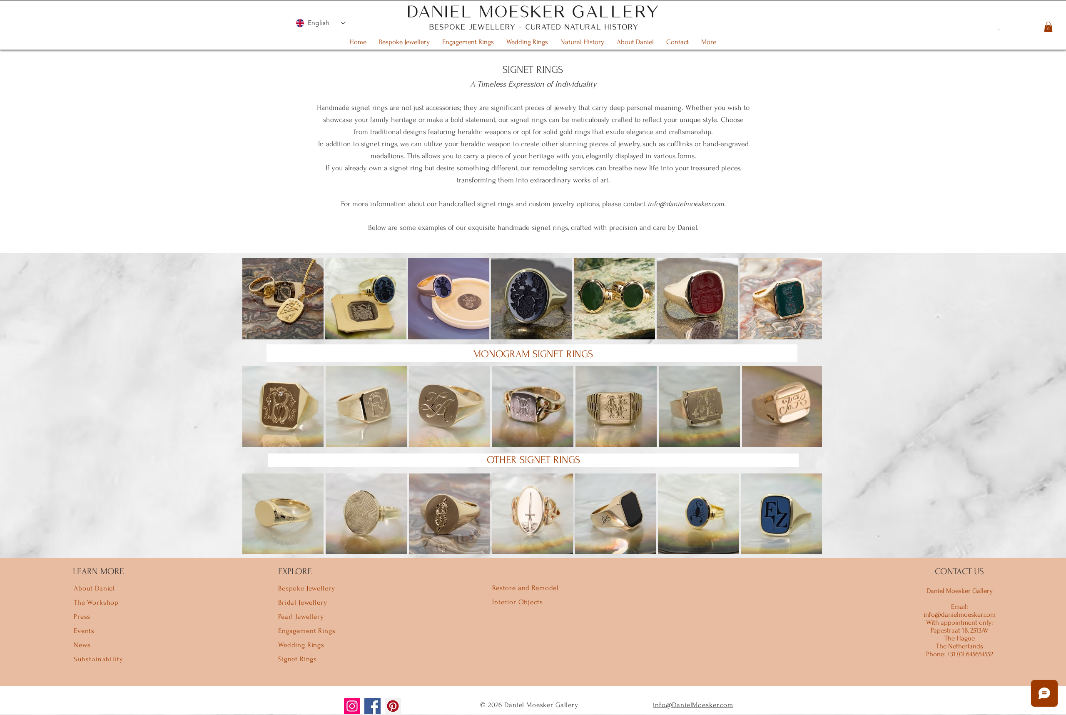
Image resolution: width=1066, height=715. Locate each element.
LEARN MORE (98, 571)
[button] (1048, 27)
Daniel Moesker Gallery (960, 591)
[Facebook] (372, 706)
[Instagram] (352, 706)
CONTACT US (959, 571)
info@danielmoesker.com (686, 204)
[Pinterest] (393, 706)
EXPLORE (295, 571)
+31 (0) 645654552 (969, 654)
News (82, 645)
